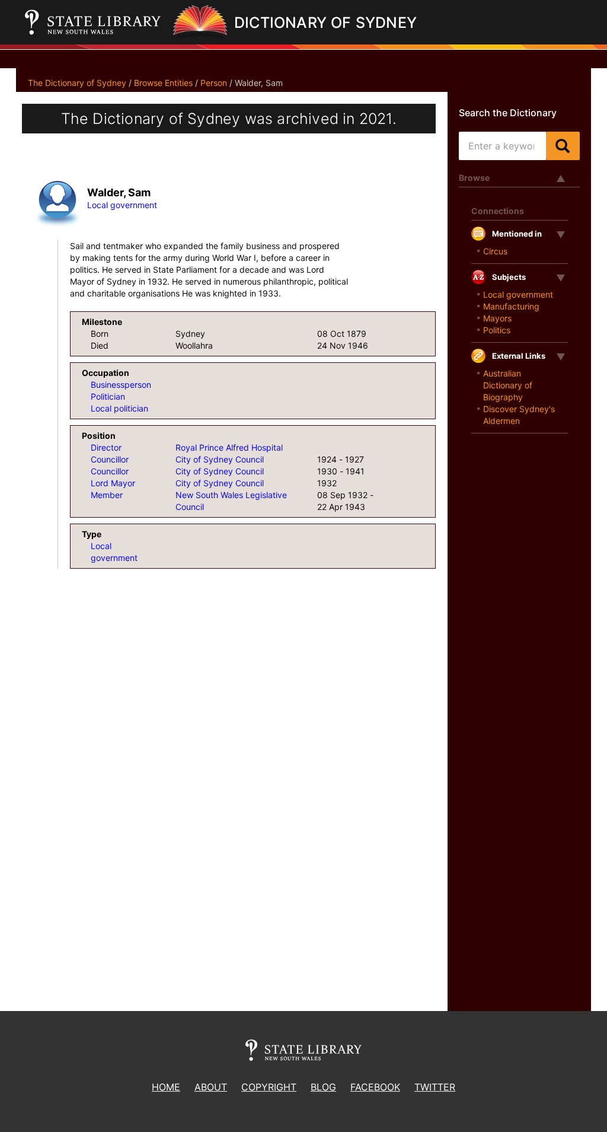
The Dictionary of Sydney (77, 83)
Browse (474, 178)
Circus (495, 251)
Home (166, 1087)
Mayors (497, 318)
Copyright (268, 1087)
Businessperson (121, 385)
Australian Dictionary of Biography (507, 385)
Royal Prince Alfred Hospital (229, 447)
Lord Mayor (113, 483)
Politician (108, 396)
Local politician (119, 408)
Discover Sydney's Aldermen (519, 415)
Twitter (434, 1087)
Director (106, 447)
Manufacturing (511, 306)
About (210, 1087)
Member (107, 495)
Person (213, 83)
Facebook (375, 1087)
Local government (122, 205)
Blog (323, 1087)
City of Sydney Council (219, 459)
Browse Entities (163, 83)
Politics (496, 330)
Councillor (110, 459)
